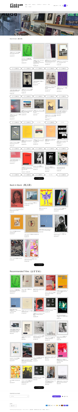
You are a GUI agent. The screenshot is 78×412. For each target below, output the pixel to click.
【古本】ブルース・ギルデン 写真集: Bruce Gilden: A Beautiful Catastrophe (62, 142)
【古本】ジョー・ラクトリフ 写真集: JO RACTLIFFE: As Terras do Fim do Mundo (38, 111)
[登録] (28, 396)
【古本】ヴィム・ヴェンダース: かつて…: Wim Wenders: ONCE (62, 62)
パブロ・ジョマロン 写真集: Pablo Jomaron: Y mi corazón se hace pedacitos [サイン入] (27, 381)
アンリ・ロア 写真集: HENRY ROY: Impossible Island (15, 232)
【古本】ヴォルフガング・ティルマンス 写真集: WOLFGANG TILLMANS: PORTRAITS (50, 382)
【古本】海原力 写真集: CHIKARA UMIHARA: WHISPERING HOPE (15, 90)
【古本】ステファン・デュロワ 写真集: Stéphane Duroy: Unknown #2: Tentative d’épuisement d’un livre (50, 61)
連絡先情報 (31, 409)
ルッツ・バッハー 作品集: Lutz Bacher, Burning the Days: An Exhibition (62, 337)
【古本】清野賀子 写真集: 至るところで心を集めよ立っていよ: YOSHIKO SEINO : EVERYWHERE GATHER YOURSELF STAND (15, 330)
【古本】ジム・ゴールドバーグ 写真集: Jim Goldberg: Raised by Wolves (38, 314)
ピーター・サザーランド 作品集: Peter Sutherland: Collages (50, 293)
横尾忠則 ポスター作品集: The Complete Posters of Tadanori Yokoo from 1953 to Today (62, 360)
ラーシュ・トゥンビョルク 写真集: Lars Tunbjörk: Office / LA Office (31, 203)
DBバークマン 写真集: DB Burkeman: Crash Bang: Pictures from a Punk (50, 168)
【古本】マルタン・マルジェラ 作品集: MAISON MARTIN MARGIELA (62, 382)
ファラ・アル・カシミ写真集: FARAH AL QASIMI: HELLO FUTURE (31, 259)
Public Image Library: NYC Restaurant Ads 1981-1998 (61, 168)
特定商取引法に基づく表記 (37, 409)
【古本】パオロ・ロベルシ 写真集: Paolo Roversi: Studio (27, 311)
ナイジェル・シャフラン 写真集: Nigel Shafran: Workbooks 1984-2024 (60, 209)
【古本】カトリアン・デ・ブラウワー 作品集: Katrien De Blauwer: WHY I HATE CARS (38, 140)
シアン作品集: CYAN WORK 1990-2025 (15, 381)
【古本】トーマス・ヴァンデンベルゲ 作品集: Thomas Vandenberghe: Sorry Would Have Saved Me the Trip (38, 62)
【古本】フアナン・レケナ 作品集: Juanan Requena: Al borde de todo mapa (50, 116)
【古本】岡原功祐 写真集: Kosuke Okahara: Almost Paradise (15, 160)
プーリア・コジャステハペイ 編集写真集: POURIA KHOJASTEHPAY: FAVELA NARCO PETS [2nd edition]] (27, 360)
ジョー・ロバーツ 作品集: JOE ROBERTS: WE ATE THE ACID (32, 235)
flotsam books (14, 409)
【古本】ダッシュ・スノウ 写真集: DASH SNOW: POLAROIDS (50, 310)
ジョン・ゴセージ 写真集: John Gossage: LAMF (27, 290)
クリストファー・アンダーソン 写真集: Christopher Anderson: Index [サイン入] (50, 357)
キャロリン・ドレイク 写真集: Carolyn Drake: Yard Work (15, 359)
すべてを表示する (39, 178)
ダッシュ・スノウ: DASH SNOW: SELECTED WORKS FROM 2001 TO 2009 (16, 210)
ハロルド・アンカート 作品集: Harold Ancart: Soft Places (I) (15, 143)
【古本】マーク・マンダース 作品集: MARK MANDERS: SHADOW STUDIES (50, 87)
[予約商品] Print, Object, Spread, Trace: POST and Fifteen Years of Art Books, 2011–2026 (27, 168)
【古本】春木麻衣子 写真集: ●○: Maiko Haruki (38, 82)
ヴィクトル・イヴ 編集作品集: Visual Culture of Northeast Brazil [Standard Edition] (27, 59)
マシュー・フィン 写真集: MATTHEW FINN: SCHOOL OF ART (38, 166)
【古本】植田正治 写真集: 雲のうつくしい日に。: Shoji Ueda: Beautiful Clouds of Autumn (62, 112)
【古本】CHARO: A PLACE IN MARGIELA (26, 337)
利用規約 (44, 409)
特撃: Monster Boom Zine (43, 208)
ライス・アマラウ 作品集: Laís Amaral (16, 258)
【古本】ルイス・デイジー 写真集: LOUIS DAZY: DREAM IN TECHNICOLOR (15, 115)
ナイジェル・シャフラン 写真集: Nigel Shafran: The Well (60, 234)
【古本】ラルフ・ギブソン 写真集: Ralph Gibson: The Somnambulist (27, 90)
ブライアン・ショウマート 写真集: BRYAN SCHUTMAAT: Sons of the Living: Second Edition (39, 337)
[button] (34, 4)
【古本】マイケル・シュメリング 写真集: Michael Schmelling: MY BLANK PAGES (27, 141)
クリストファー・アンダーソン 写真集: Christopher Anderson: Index (38, 289)
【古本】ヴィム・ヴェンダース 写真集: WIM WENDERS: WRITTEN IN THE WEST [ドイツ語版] (27, 111)
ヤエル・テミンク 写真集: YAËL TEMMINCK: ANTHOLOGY (50, 338)
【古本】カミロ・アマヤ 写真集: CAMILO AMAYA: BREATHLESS (15, 53)
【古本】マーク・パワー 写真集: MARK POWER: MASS (62, 88)
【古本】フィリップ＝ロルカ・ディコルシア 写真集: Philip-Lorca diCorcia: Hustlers (62, 291)
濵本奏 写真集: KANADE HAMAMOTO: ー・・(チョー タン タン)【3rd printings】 (46, 230)
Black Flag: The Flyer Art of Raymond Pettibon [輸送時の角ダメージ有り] (62, 316)
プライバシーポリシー (26, 409)
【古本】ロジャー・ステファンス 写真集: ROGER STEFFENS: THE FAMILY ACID (50, 140)
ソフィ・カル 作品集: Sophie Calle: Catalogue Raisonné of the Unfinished (38, 358)
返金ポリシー (48, 409)
